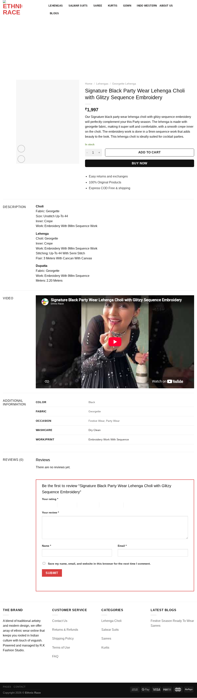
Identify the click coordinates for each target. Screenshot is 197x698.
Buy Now (139, 163)
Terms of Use (61, 647)
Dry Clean (94, 430)
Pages (7, 687)
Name (46, 545)
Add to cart (149, 152)
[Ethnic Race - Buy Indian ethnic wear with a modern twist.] (23, 9)
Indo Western (147, 5)
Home (88, 83)
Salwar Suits (78, 5)
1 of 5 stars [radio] (46, 505)
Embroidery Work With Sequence (108, 439)
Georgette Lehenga (124, 83)
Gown (127, 5)
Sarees (106, 638)
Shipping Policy (63, 638)
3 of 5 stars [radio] (83, 505)
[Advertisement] (98, 48)
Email (122, 545)
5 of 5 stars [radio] (130, 505)
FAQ (55, 656)
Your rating (50, 499)
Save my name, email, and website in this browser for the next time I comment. (99, 563)
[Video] (21, 148)
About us (166, 5)
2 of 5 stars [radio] (64, 505)
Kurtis (113, 5)
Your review (50, 512)
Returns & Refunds (65, 629)
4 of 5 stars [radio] (106, 505)
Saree (97, 5)
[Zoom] (21, 159)
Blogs (54, 13)
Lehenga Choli (111, 620)
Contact (19, 687)
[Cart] (192, 9)
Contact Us (59, 620)
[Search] (179, 9)
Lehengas (55, 5)
